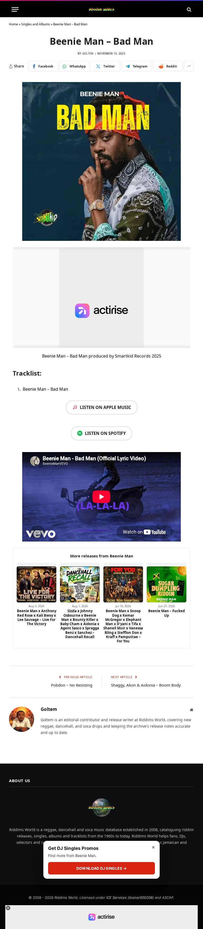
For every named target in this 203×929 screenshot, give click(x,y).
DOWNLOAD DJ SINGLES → (101, 868)
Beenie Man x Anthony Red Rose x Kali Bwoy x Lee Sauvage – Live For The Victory (36, 617)
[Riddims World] (101, 9)
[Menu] (15, 9)
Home (13, 24)
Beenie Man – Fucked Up (166, 613)
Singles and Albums (35, 24)
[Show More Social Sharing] (189, 66)
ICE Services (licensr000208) (130, 897)
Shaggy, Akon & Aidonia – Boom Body (146, 685)
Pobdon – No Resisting (71, 685)
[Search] (188, 9)
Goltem (88, 53)
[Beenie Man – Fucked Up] (166, 582)
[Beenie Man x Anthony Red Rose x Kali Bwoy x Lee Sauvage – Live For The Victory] (36, 582)
